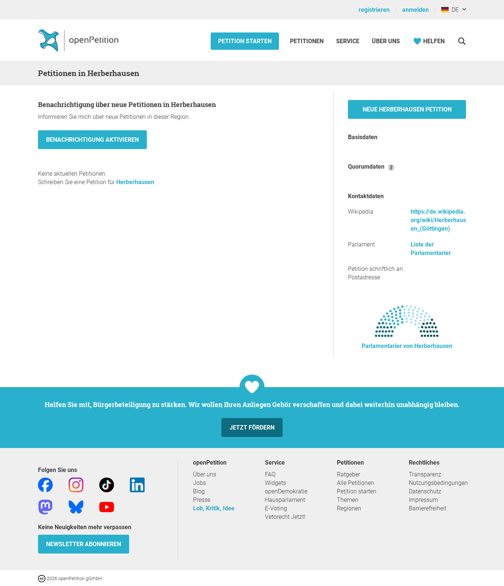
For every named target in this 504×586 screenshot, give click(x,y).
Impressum (423, 499)
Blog (199, 491)
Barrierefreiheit (427, 508)
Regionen (349, 508)
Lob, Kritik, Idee (214, 508)
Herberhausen (135, 182)
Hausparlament (285, 499)
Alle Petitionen (355, 482)
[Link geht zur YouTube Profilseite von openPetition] (106, 506)
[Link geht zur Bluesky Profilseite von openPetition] (76, 506)
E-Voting (276, 508)
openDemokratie (286, 491)
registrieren (374, 9)
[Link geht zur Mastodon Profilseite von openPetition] (45, 506)
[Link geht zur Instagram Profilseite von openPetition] (76, 484)
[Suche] (461, 41)
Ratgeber (348, 474)
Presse (201, 499)
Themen (347, 499)
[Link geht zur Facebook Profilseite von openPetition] (45, 484)
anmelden (415, 9)
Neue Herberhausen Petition (407, 109)
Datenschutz (425, 491)
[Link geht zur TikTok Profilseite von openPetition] (106, 484)
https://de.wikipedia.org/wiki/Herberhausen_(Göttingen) (438, 220)
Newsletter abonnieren (83, 544)
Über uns (204, 474)
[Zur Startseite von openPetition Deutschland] (79, 40)
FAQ (270, 474)
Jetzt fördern (252, 427)
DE (454, 9)
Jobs (199, 482)
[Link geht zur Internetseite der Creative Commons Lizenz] (42, 578)
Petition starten (245, 41)
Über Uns (386, 41)
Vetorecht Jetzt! (285, 516)
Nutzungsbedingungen (438, 482)
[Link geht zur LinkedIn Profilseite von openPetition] (137, 484)
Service (347, 41)
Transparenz (425, 474)
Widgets (275, 482)
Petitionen (307, 41)
